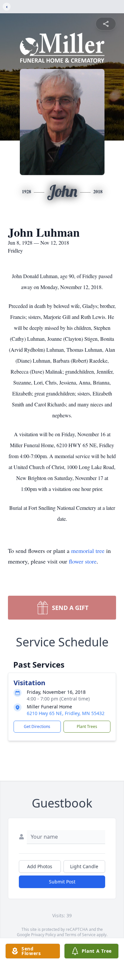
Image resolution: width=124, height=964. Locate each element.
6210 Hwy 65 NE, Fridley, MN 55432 (65, 713)
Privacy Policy (43, 934)
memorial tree (87, 551)
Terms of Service (80, 934)
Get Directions (37, 726)
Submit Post (62, 881)
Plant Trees (87, 726)
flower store (83, 561)
